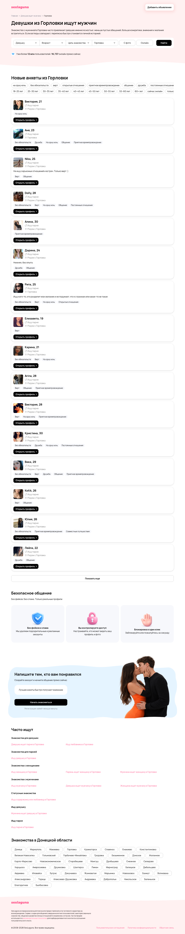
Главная (14, 16)
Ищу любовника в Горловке (79, 744)
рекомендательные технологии (35, 918)
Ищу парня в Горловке (22, 827)
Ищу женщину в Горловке (24, 771)
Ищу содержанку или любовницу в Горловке (33, 799)
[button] (19, 85)
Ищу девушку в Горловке (23, 758)
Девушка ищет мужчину (31, 16)
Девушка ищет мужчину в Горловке (83, 785)
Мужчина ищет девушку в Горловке (29, 813)
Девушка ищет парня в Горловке (27, 744)
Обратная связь (166, 927)
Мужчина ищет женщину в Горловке (138, 771)
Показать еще (92, 578)
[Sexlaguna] (20, 7)
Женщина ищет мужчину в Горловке (138, 785)
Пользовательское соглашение (110, 927)
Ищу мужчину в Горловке (23, 785)
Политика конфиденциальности (142, 927)
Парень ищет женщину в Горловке (83, 771)
